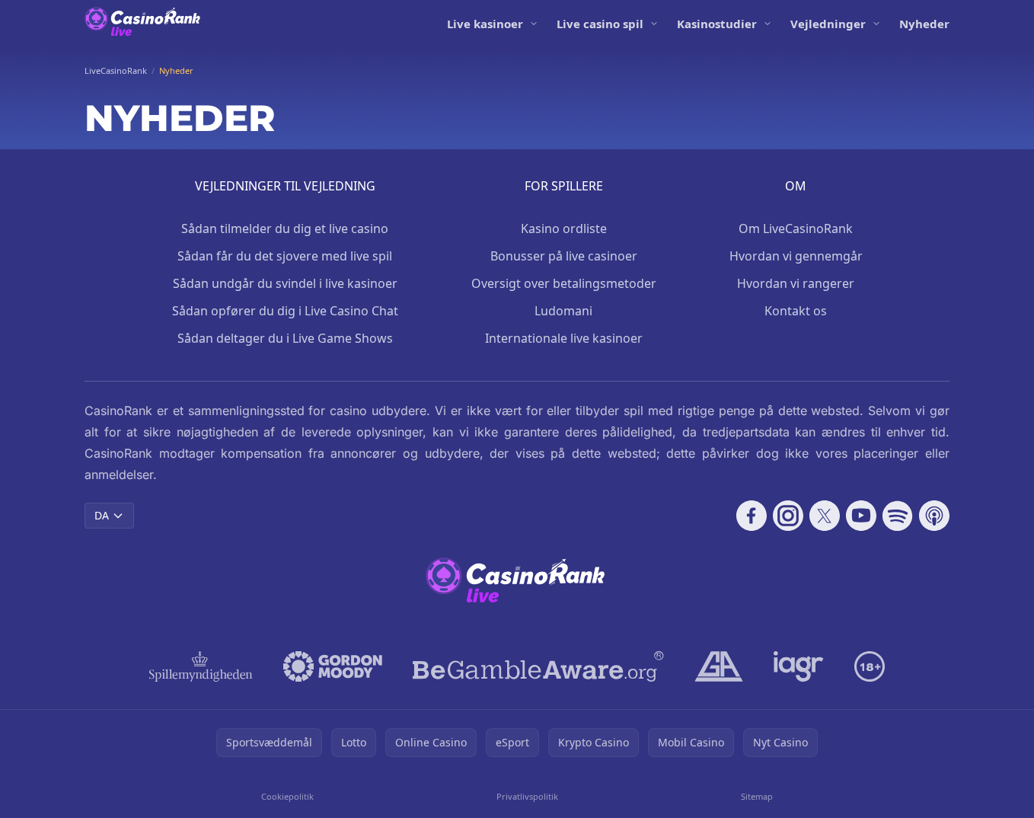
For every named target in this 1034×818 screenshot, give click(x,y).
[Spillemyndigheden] (201, 666)
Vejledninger (828, 23)
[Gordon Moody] (332, 666)
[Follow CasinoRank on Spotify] (897, 515)
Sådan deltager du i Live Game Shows (285, 338)
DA (101, 515)
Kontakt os (795, 310)
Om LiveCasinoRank (796, 228)
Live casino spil (600, 23)
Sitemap (757, 796)
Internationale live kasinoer (564, 338)
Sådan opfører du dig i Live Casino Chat (285, 310)
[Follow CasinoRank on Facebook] (751, 515)
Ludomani (563, 310)
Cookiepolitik (287, 796)
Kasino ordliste (564, 228)
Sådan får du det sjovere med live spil (284, 256)
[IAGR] (799, 666)
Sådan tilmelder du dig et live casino (284, 228)
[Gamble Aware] (538, 666)
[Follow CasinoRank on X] (824, 515)
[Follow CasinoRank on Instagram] (788, 515)
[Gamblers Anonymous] (718, 666)
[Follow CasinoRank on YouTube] (861, 515)
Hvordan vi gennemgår (796, 256)
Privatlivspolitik (527, 796)
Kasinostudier (717, 23)
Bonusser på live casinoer (563, 256)
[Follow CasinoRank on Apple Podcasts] (934, 515)
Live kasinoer (485, 23)
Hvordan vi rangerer (795, 283)
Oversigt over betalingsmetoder (563, 283)
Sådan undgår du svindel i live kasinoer (285, 283)
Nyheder (924, 23)
